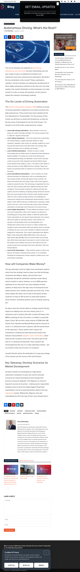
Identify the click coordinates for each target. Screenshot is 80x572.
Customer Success (66, 14)
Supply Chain (24, 473)
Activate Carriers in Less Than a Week (64, 68)
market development (10, 413)
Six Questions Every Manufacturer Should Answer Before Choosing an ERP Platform (65, 87)
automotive (20, 411)
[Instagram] (61, 1)
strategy (37, 413)
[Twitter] (71, 1)
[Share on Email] (21, 37)
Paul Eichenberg (9, 31)
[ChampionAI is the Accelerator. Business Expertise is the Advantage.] (44, 470)
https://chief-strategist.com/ (23, 424)
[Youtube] (74, 1)
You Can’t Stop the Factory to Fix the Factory (65, 81)
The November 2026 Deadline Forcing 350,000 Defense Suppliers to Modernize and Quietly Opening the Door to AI (11, 480)
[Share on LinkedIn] (17, 37)
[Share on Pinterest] (13, 37)
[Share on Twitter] (9, 37)
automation (12, 411)
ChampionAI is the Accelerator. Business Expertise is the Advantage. (64, 74)
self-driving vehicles (28, 413)
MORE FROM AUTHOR (26, 461)
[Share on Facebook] (5, 37)
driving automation (41, 411)
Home (17, 14)
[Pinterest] (68, 1)
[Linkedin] (65, 1)
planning (19, 413)
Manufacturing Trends (9, 23)
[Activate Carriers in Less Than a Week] (27, 470)
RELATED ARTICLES (11, 461)
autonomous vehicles (30, 411)
